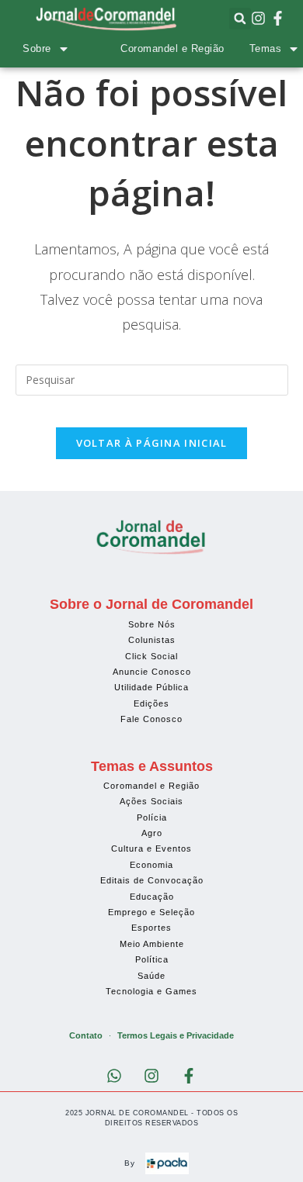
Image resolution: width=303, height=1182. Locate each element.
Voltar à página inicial (152, 443)
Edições (151, 703)
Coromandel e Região (172, 48)
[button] (240, 18)
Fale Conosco (151, 719)
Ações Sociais (151, 801)
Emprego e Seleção (151, 912)
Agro (151, 833)
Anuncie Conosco (152, 671)
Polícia (152, 817)
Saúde (151, 975)
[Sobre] (63, 49)
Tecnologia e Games (151, 991)
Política (152, 959)
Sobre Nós (152, 624)
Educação (152, 896)
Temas (265, 48)
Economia (151, 864)
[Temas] (293, 49)
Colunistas (152, 640)
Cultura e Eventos (151, 848)
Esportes (151, 927)
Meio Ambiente (152, 944)
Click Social (151, 656)
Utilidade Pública (151, 687)
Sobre (37, 48)
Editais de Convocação (152, 880)
